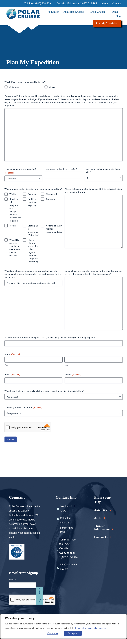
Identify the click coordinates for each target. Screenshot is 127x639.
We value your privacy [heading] (20, 618)
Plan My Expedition (106, 23)
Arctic (52, 87)
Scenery (32, 194)
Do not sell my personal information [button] (90, 628)
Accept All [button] (73, 633)
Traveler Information (102, 527)
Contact (116, 3)
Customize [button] (52, 633)
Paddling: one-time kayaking (32, 202)
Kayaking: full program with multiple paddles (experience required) (15, 210)
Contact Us (101, 537)
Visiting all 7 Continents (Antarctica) (33, 230)
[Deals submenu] (120, 12)
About (104, 3)
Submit (10, 439)
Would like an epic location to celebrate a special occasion (14, 248)
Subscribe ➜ (40, 596)
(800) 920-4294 (43, 3)
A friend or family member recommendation (54, 228)
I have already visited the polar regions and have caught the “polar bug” (33, 251)
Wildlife (12, 194)
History (12, 225)
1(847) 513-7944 (89, 3)
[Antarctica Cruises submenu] (85, 12)
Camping (50, 199)
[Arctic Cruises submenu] (107, 12)
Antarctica (14, 87)
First (6, 365)
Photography (52, 194)
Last (66, 365)
